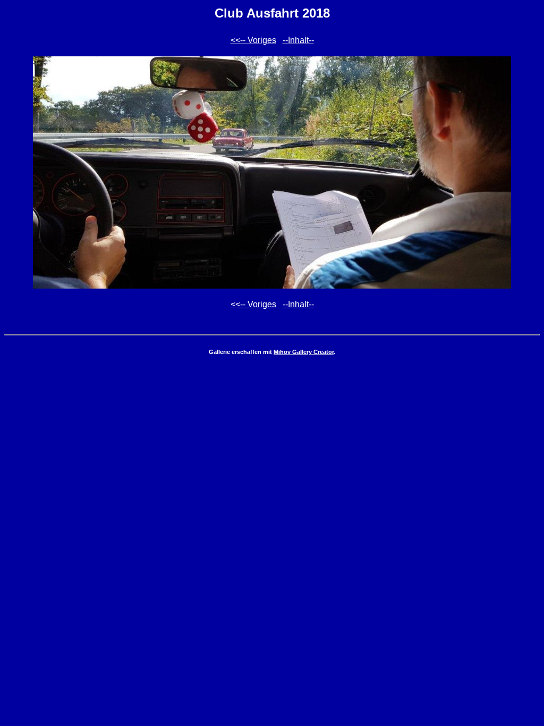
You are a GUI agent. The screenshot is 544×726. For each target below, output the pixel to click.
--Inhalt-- (298, 40)
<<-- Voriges (253, 40)
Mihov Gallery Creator (304, 352)
